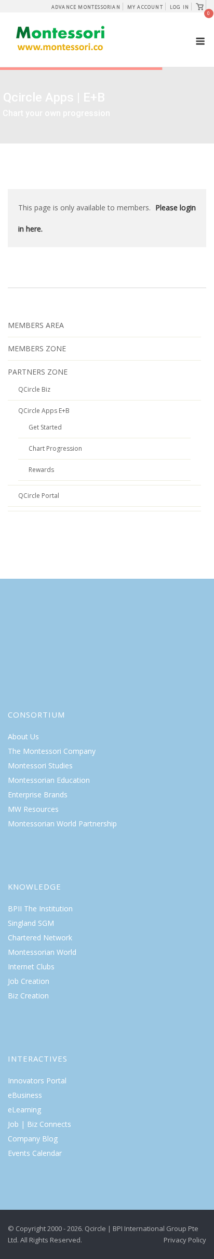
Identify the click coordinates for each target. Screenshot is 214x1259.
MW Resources (33, 809)
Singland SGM (31, 923)
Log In (179, 7)
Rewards (41, 469)
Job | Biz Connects (39, 1124)
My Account (145, 7)
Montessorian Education (49, 780)
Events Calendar (35, 1153)
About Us (23, 736)
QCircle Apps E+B (44, 410)
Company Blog (33, 1138)
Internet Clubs (31, 966)
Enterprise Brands (38, 794)
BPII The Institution (40, 908)
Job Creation (28, 981)
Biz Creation (28, 995)
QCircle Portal (38, 495)
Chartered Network (40, 937)
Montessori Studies (40, 765)
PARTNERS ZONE (38, 372)
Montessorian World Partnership (62, 823)
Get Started (45, 427)
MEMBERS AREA (36, 325)
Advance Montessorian (86, 7)
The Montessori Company (52, 751)
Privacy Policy (185, 1239)
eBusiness (25, 1095)
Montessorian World (42, 952)
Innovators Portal (37, 1080)
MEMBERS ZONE (37, 348)
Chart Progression (55, 448)
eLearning (24, 1109)
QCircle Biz (34, 389)
